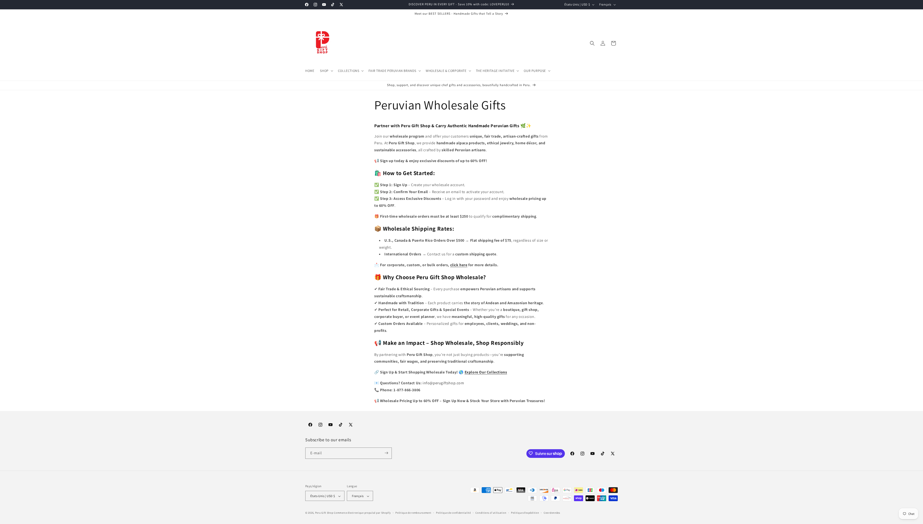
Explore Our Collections (486, 372)
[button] (326, 71)
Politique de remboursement (413, 512)
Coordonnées (552, 512)
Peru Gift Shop (324, 513)
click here (459, 264)
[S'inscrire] (386, 453)
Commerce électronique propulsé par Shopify (362, 513)
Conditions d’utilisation (490, 512)
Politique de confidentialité (453, 512)
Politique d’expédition (525, 512)
